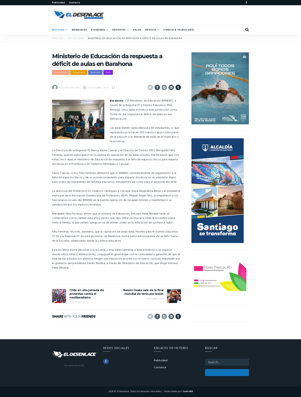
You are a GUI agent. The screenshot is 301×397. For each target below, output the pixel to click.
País (108, 72)
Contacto (160, 367)
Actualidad (61, 72)
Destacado (79, 72)
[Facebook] (246, 2)
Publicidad (161, 360)
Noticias (95, 72)
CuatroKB (188, 391)
